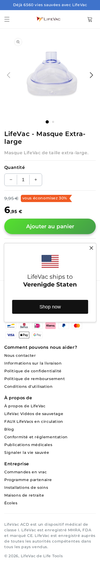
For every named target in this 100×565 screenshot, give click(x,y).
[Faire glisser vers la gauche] (8, 75)
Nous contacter (20, 355)
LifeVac (28, 556)
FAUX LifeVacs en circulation (33, 421)
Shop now (50, 306)
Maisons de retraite (24, 495)
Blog (9, 429)
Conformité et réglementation (36, 437)
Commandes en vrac (25, 472)
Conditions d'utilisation (28, 386)
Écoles (11, 503)
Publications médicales (28, 445)
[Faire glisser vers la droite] (91, 75)
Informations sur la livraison (33, 363)
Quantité (14, 167)
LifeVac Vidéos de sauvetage (33, 414)
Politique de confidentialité (33, 371)
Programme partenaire (28, 480)
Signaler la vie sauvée (26, 452)
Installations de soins (26, 487)
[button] (7, 19)
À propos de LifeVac (24, 406)
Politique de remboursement (34, 379)
